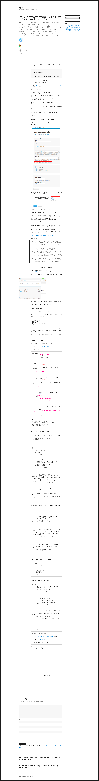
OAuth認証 (20, 53)
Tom (19, 47)
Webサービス (25, 50)
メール (20, 724)
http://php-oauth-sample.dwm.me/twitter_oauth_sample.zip (48, 85)
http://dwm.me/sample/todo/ (38, 73)
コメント (20, 704)
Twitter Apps (38, 122)
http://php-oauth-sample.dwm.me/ (38, 67)
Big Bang (22, 8)
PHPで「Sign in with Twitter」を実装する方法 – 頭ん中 (42, 235)
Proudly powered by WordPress (27, 776)
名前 (20, 719)
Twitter (21, 50)
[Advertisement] (46, 53)
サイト (20, 729)
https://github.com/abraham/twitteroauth (49, 111)
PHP (19, 50)
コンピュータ (21, 51)
